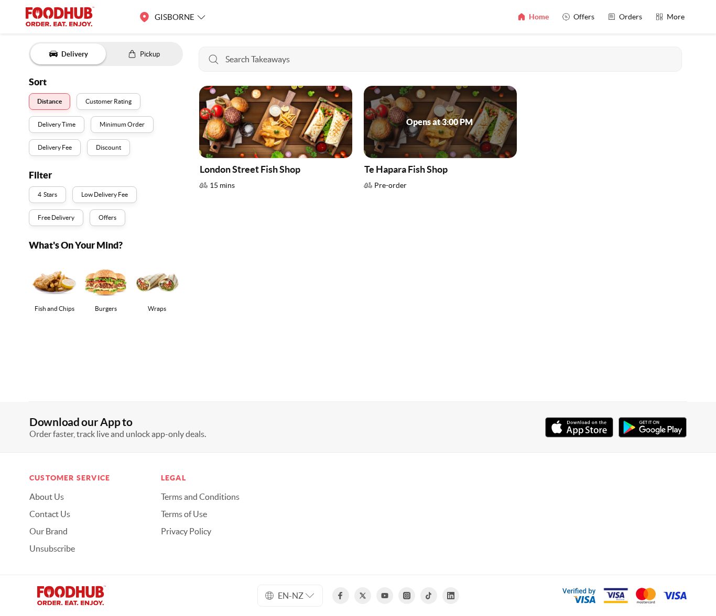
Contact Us (49, 514)
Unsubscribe (52, 548)
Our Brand (48, 531)
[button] (276, 140)
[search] (440, 59)
